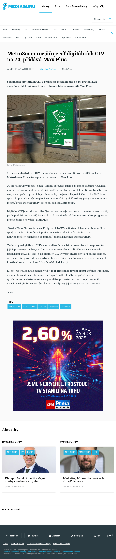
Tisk (54, 29)
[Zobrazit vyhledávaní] (110, 34)
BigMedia (54, 306)
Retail (102, 29)
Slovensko (80, 37)
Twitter (35, 536)
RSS (99, 536)
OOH (33, 306)
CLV (25, 306)
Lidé (38, 37)
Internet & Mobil (40, 29)
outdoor (42, 306)
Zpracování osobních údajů (39, 544)
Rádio (64, 29)
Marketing (89, 29)
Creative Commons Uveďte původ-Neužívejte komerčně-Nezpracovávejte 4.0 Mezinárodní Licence (42, 552)
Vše (5, 29)
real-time (66, 306)
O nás (5, 544)
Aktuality (15, 29)
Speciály (66, 37)
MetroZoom (14, 306)
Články (45, 6)
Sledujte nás (99, 19)
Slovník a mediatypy (76, 6)
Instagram (78, 536)
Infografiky (99, 6)
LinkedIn (56, 536)
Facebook (13, 536)
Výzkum (28, 37)
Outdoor (76, 29)
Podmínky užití (17, 544)
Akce (57, 6)
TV (26, 29)
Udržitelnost (51, 37)
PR (17, 37)
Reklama (7, 37)
